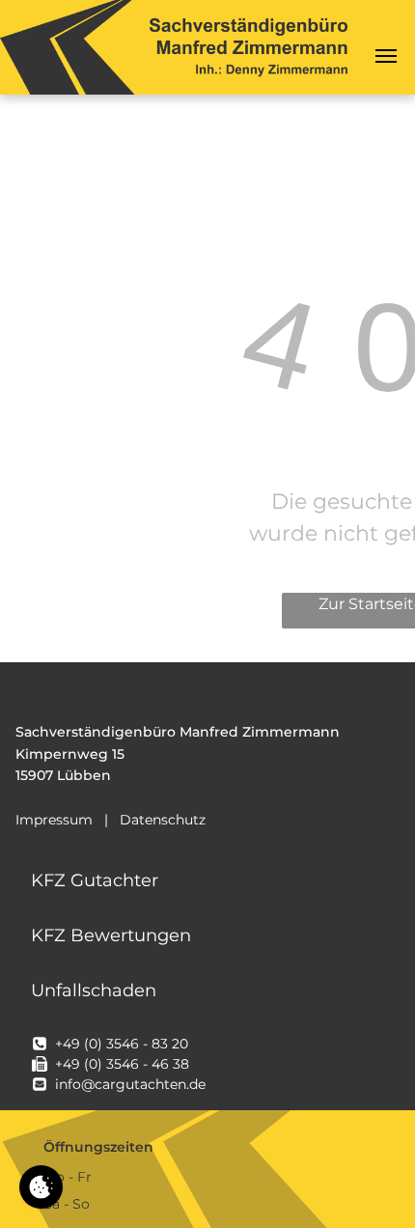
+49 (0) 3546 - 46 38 (122, 1064)
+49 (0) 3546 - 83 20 (121, 1043)
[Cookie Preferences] (41, 1187)
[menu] (386, 56)
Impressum (54, 819)
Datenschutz (163, 819)
